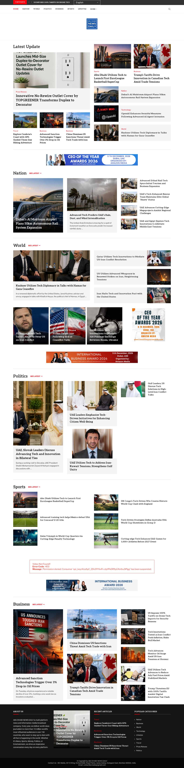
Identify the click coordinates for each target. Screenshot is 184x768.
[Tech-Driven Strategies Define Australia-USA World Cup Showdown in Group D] (106, 521)
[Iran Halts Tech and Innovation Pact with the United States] (159, 295)
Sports (70, 9)
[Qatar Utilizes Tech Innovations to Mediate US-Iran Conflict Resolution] (159, 258)
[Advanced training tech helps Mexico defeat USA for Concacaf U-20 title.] (25, 519)
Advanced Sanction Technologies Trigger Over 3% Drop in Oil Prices (36, 682)
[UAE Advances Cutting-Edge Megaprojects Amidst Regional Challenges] (129, 210)
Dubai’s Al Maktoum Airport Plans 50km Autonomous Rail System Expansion (37, 224)
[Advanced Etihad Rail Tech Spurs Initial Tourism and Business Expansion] (129, 183)
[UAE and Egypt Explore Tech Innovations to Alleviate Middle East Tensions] (129, 224)
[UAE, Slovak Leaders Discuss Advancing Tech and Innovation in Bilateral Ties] (38, 427)
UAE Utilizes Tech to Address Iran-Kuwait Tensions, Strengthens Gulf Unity (91, 466)
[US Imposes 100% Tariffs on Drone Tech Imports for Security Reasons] (133, 617)
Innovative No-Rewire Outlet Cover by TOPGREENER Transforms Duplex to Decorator (47, 100)
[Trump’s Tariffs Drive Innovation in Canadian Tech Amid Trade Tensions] (152, 56)
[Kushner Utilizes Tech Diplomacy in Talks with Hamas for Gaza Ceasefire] (106, 132)
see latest (34, 173)
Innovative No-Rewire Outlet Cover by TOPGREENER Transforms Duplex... (68, 2)
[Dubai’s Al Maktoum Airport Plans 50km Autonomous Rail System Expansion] (106, 94)
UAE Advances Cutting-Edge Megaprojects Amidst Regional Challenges (155, 210)
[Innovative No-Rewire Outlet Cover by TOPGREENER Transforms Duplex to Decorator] (51, 81)
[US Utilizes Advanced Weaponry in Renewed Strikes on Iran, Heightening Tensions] (159, 277)
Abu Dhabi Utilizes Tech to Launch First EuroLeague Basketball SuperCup (110, 78)
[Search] (169, 9)
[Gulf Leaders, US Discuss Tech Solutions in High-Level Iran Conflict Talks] (133, 389)
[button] (29, 2)
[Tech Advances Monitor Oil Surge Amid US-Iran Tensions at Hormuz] (133, 655)
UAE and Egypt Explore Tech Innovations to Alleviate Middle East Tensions (154, 224)
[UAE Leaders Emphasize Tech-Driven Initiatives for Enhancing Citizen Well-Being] (92, 396)
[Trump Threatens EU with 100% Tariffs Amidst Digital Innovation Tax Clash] (133, 693)
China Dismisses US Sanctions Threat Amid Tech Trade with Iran (78, 137)
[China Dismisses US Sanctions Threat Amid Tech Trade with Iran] (78, 120)
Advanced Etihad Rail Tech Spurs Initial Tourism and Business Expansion (154, 183)
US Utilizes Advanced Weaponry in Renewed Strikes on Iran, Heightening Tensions (117, 276)
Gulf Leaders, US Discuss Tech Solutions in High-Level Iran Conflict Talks (157, 389)
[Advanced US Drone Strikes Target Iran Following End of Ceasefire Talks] (67, 325)
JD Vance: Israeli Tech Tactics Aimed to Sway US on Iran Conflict (30, 336)
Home (15, 9)
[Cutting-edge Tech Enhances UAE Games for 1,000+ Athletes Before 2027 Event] (106, 540)
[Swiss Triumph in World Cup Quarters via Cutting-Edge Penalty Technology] (25, 538)
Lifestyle (82, 9)
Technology (140, 731)
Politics (47, 9)
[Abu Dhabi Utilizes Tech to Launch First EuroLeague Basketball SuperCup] (112, 56)
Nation (25, 9)
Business (59, 9)
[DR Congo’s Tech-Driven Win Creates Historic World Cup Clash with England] (106, 502)
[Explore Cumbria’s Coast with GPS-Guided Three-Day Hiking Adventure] (25, 120)
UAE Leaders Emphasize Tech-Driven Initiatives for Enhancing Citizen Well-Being (90, 418)
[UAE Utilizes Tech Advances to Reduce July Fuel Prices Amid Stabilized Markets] (133, 674)
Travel (138, 743)
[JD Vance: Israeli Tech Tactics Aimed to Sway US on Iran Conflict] (31, 325)
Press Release (141, 747)
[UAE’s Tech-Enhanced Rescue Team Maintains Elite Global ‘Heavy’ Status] (129, 197)
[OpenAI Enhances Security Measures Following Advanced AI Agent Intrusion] (106, 113)
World (36, 9)
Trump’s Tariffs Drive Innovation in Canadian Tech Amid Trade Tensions (151, 78)
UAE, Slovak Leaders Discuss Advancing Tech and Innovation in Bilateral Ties (38, 454)
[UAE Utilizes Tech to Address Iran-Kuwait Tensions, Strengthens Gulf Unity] (92, 443)
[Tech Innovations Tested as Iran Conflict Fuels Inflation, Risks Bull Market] (133, 636)
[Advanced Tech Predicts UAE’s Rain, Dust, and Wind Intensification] (92, 194)
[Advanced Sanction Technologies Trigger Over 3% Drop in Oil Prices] (52, 120)
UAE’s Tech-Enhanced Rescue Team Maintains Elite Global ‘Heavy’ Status (155, 197)
